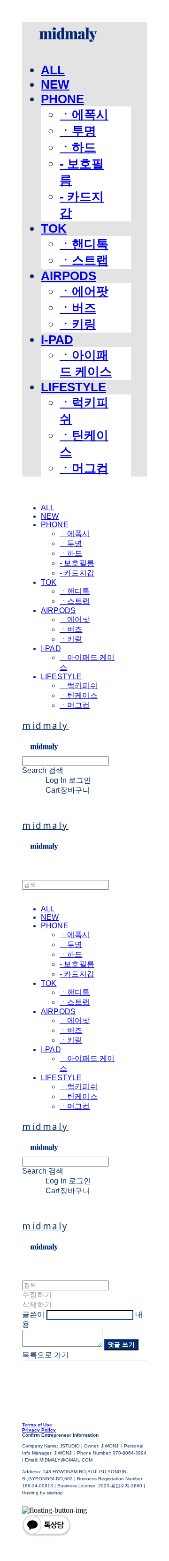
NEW (55, 84)
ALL (53, 70)
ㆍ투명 (78, 131)
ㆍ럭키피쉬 (79, 686)
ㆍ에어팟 (84, 291)
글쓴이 (33, 1315)
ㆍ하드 (78, 147)
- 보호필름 (77, 563)
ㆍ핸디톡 (84, 244)
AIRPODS (68, 276)
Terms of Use (37, 1424)
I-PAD (57, 340)
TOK (54, 228)
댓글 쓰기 (121, 1344)
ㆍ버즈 (78, 308)
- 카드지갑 (77, 573)
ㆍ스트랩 (84, 260)
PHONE (62, 99)
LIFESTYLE (73, 387)
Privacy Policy (39, 1429)
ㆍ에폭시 (84, 114)
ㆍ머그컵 (84, 468)
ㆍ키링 (78, 324)
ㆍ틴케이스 (79, 695)
